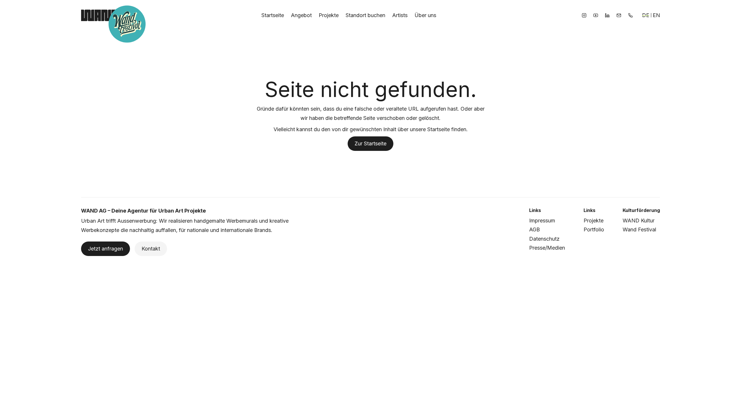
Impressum (542, 220)
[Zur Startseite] (99, 15)
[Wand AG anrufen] (630, 15)
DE (645, 15)
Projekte (594, 220)
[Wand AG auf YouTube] (595, 15)
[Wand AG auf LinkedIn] (607, 15)
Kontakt (151, 249)
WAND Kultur (638, 220)
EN (656, 15)
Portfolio (594, 229)
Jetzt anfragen (105, 249)
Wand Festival (639, 229)
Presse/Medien (547, 248)
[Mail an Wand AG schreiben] (618, 15)
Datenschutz (544, 239)
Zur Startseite (370, 143)
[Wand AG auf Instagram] (584, 15)
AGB (534, 229)
